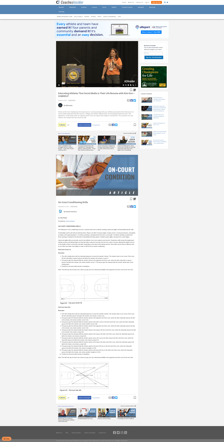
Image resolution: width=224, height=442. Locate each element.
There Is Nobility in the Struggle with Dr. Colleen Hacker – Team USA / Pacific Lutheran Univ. (66, 148)
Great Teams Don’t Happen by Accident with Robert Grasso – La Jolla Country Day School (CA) (106, 148)
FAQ (67, 433)
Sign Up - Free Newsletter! (154, 57)
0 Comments (96, 125)
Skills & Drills (78, 16)
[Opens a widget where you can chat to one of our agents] (6, 439)
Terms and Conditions (72, 441)
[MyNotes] (134, 90)
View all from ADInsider (129, 133)
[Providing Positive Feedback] (127, 412)
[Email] (128, 100)
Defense (86, 16)
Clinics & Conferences (109, 16)
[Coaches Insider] (70, 2)
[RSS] (125, 433)
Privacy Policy (76, 433)
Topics (99, 16)
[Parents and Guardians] (107, 412)
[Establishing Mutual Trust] (87, 412)
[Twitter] (134, 100)
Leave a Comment (84, 125)
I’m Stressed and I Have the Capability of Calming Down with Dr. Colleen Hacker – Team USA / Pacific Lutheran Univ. (86, 148)
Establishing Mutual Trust (85, 418)
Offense (93, 16)
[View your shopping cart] (167, 2)
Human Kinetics (70, 221)
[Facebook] (131, 100)
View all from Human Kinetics (128, 406)
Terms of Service (89, 433)
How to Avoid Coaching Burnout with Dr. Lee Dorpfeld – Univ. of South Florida (159, 141)
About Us (59, 433)
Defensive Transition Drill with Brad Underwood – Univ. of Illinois (160, 133)
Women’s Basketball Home (64, 16)
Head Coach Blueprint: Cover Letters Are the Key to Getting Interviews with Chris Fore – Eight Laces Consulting (126, 148)
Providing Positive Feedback (126, 418)
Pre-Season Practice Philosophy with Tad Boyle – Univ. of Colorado (159, 99)
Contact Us (102, 433)
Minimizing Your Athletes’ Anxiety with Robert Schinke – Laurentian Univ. (66, 420)
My (62, 125)
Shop (119, 16)
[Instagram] (121, 433)
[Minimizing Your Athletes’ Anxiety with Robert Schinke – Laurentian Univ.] (67, 412)
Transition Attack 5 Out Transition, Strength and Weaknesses (158, 116)
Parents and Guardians (104, 418)
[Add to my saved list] (131, 90)
